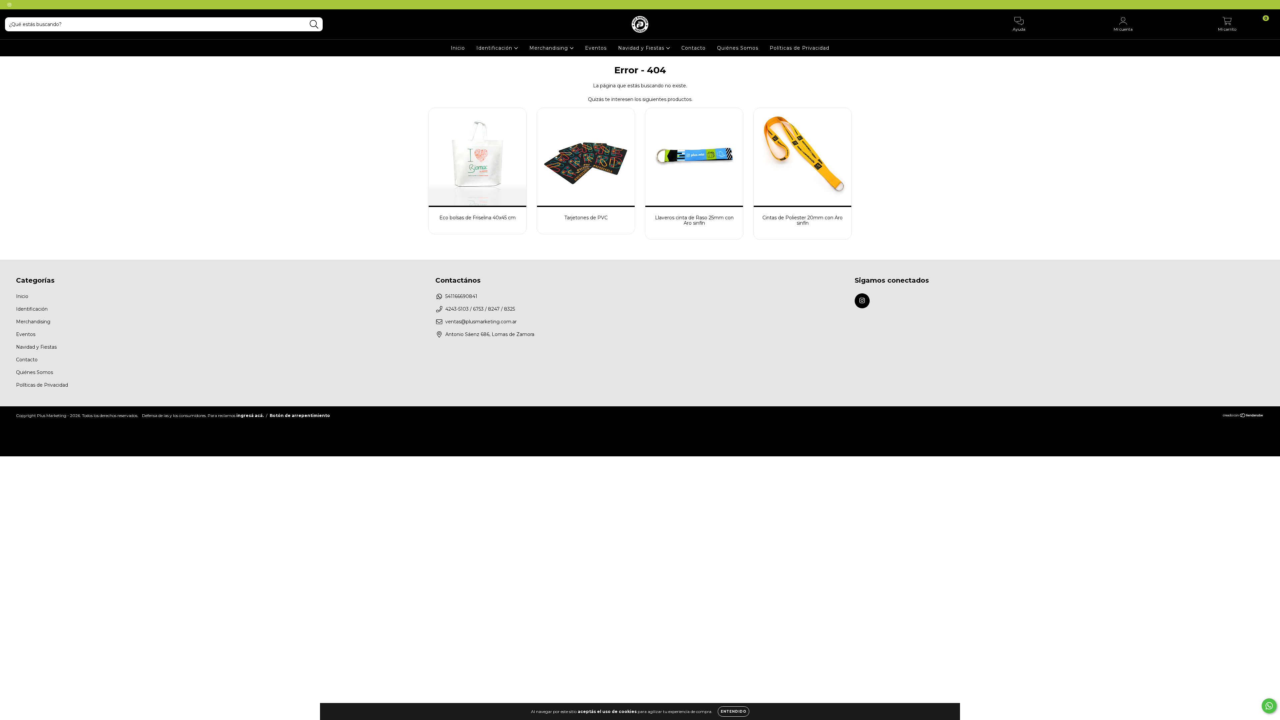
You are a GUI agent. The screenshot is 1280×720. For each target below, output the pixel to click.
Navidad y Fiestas (642, 48)
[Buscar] (314, 24)
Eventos (596, 48)
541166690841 (461, 296)
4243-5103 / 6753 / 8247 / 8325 (480, 309)
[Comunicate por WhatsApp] (1269, 705)
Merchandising (549, 48)
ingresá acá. (250, 415)
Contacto (693, 48)
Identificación (495, 48)
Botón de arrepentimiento (300, 415)
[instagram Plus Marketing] (9, 5)
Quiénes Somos (737, 48)
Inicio (458, 48)
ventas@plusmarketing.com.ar (481, 322)
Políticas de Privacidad (799, 48)
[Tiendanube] (1243, 415)
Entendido (733, 711)
